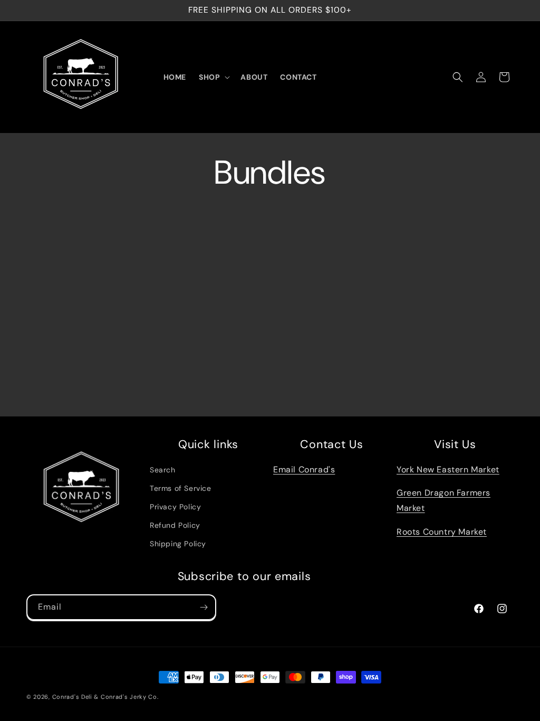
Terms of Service (180, 488)
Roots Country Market (442, 531)
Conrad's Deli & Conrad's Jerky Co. (105, 696)
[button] (213, 77)
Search (163, 470)
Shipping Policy (178, 543)
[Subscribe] (203, 607)
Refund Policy (175, 525)
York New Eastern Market (448, 469)
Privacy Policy (175, 506)
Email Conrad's (304, 469)
